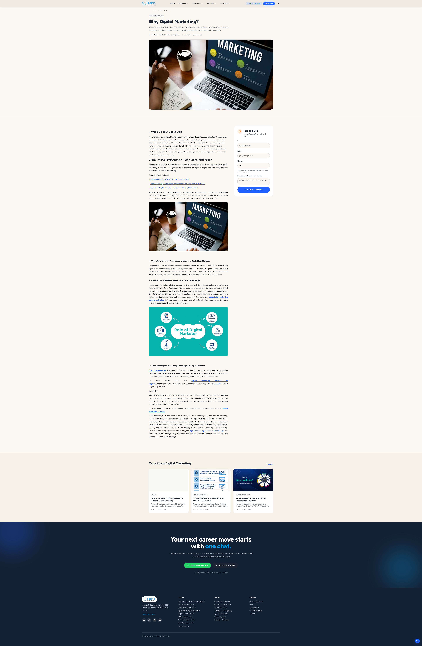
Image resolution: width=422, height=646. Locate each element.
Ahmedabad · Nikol (220, 608)
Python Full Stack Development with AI (191, 601)
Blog (156, 11)
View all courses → (184, 626)
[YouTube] (160, 620)
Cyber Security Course (186, 623)
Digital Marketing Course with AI (189, 611)
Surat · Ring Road (220, 617)
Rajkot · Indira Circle (220, 614)
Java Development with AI (187, 608)
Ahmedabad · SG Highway (223, 611)
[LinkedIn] (154, 620)
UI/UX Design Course (185, 617)
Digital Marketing (165, 11)
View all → (270, 464)
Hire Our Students (255, 611)
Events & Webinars (255, 601)
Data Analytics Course (186, 604)
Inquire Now (269, 3)
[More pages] (278, 3)
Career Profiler (254, 608)
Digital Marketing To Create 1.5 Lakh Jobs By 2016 (169, 179)
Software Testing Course (186, 620)
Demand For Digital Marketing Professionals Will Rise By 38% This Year (177, 184)
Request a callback (254, 190)
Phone (239, 161)
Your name (241, 141)
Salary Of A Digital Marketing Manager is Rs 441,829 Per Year (174, 188)
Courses (182, 3)
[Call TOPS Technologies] (417, 641)
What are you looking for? (250, 176)
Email (239, 151)
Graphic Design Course (186, 614)
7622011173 (218, 384)
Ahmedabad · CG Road (222, 601)
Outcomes (196, 3)
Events (210, 3)
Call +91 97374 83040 (226, 565)
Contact (224, 3)
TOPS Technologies (157, 370)
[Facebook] (144, 620)
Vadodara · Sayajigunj (221, 620)
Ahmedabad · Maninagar (222, 604)
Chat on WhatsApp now (199, 565)
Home (172, 3)
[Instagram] (149, 620)
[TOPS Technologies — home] (149, 3)
